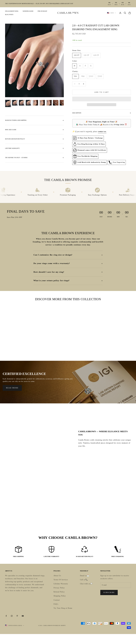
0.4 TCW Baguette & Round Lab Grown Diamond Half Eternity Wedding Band (117, 346)
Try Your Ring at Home (63, 608)
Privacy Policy (59, 587)
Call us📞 (84, 579)
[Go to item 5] (35, 103)
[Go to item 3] (22, 103)
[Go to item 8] (56, 103)
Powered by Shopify (59, 625)
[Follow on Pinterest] (17, 616)
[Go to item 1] (8, 103)
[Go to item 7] (49, 103)
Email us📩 (84, 575)
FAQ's (56, 604)
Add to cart (101, 92)
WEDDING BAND (28, 11)
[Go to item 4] (28, 103)
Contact (57, 600)
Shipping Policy (60, 596)
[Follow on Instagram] (12, 616)
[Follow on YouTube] (23, 616)
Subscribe (109, 592)
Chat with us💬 (86, 583)
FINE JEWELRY (42, 11)
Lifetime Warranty (61, 583)
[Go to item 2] (15, 103)
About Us (57, 575)
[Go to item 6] (42, 103)
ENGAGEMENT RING (11, 11)
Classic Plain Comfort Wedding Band (18, 345)
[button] (101, 99)
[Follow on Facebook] (6, 616)
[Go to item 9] (62, 103)
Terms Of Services (61, 579)
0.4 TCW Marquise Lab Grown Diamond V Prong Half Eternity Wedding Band (84, 346)
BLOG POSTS (9, 14)
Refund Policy (59, 592)
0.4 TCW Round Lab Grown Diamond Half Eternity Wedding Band (52, 346)
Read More (12, 387)
